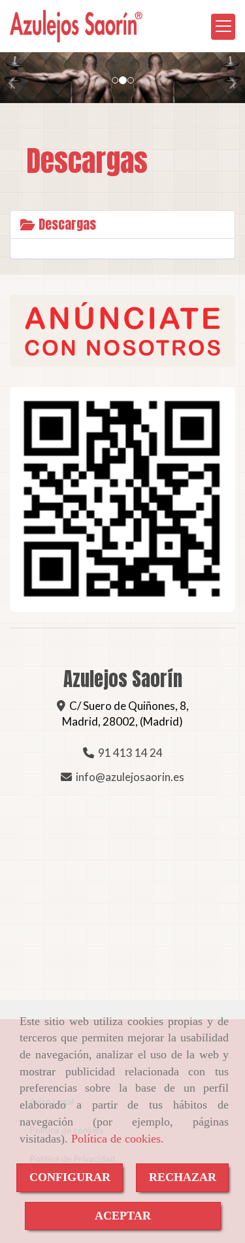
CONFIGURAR (69, 1177)
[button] (18, 77)
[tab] (122, 224)
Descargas (65, 224)
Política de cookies (116, 1138)
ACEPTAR (123, 1215)
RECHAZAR (182, 1177)
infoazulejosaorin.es (130, 777)
